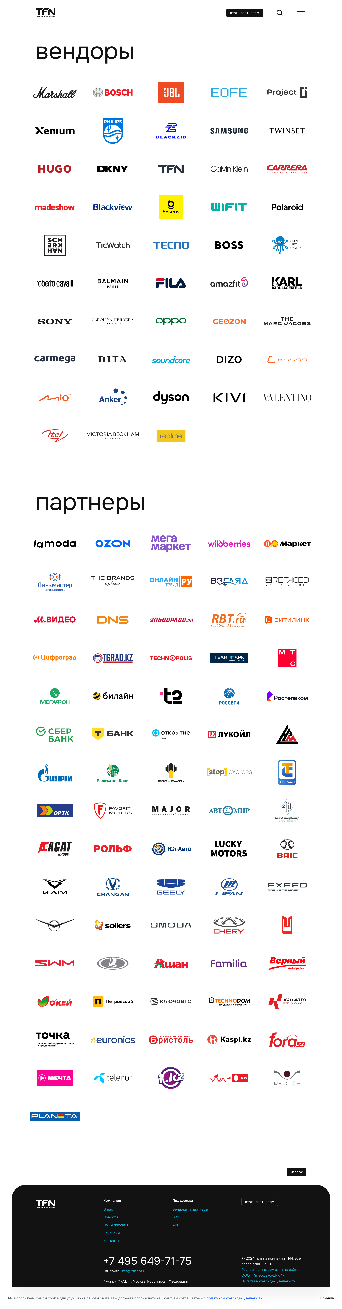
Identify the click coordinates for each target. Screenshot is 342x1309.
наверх (297, 1172)
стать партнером (244, 13)
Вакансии (111, 1233)
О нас (108, 1209)
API (175, 1225)
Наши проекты (115, 1225)
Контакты (111, 1241)
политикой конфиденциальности (235, 1298)
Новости (110, 1217)
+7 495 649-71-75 (147, 1261)
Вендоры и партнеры (190, 1209)
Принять (327, 1298)
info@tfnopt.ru (133, 1271)
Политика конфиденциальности (268, 1281)
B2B (175, 1217)
